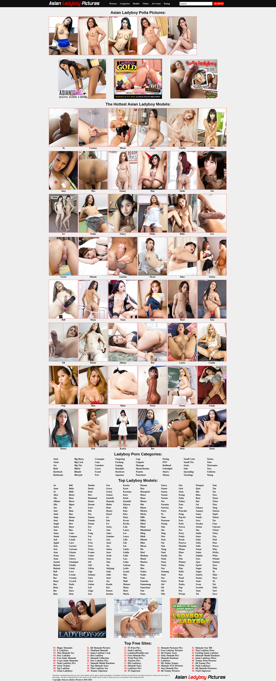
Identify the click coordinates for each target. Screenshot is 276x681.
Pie (180, 555)
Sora (198, 559)
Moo (142, 565)
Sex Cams (156, 3)
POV (165, 462)
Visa (214, 536)
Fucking (119, 462)
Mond (143, 559)
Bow (71, 523)
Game (91, 555)
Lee (124, 533)
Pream (182, 594)
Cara (71, 543)
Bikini (77, 468)
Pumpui (200, 485)
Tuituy (215, 517)
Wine (215, 555)
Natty (163, 511)
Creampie (99, 459)
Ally (55, 504)
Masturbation (142, 468)
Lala (125, 527)
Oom (181, 492)
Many (126, 587)
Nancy (164, 485)
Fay (90, 539)
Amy (55, 520)
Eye (90, 527)
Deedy (91, 488)
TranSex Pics (134, 660)
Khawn (126, 504)
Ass (55, 465)
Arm (55, 552)
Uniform (211, 472)
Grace (109, 488)
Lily (125, 543)
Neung (164, 523)
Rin (197, 492)
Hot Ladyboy (96, 655)
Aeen (55, 488)
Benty (72, 495)
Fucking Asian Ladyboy (206, 653)
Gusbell (110, 498)
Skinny (166, 475)
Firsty (91, 549)
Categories (125, 3)
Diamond (92, 498)
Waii (214, 539)
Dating (167, 3)
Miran (143, 546)
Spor (198, 562)
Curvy (98, 468)
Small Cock (189, 459)
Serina (199, 527)
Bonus (72, 517)
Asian (56, 462)
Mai (125, 578)
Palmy (182, 501)
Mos (142, 568)
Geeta (91, 559)
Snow (198, 536)
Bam (55, 575)
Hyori (109, 514)
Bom (71, 511)
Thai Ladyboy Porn (204, 650)
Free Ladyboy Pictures (172, 650)
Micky (143, 514)
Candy (72, 539)
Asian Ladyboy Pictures (72, 679)
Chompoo (73, 562)
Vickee (215, 530)
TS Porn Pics (134, 648)
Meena (143, 501)
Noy (163, 568)
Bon (71, 514)
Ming (142, 533)
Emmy (91, 523)
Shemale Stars (134, 666)
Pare (181, 520)
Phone (182, 549)
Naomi (164, 495)
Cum (97, 462)
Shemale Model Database (102, 663)
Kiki (125, 508)
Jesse (108, 552)
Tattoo (210, 459)
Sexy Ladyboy (63, 655)
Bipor (71, 504)
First (90, 546)
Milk (142, 517)
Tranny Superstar (98, 671)
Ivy (107, 523)
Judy (108, 571)
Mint (142, 543)
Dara (71, 591)
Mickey (143, 511)
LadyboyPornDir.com (138, 653)
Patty (181, 533)
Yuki (214, 587)
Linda (126, 549)
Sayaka (199, 523)
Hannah (110, 501)
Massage (140, 465)
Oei (162, 584)
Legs (138, 459)
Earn (90, 508)
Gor (90, 594)
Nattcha (165, 508)
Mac (125, 575)
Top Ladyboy (63, 668)
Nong (163, 549)
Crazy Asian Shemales (67, 660)
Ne (162, 514)
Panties (139, 472)
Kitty (125, 517)
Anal (55, 459)
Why (214, 549)
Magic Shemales (64, 648)
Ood (181, 488)
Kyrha (126, 523)
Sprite (199, 565)
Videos (146, 3)
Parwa (182, 527)
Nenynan (165, 520)
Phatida (182, 546)
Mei (142, 504)
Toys (209, 468)
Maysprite (145, 492)
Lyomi (126, 571)
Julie (108, 575)
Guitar (109, 495)
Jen (108, 546)
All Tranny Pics (202, 663)
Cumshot (99, 465)
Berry (71, 501)
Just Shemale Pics (169, 668)
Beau (55, 587)
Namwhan (145, 587)
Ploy (181, 568)
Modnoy (144, 555)
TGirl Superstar (203, 671)
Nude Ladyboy (135, 650)
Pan (181, 508)
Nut (163, 578)
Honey (109, 511)
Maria (126, 594)
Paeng (182, 495)
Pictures (113, 3)
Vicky (215, 533)
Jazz (108, 539)
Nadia (143, 575)
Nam (142, 578)
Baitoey (57, 568)
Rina (198, 495)
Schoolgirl (167, 468)
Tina (214, 504)
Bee (55, 591)
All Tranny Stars (169, 653)
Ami (55, 511)
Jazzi (108, 543)
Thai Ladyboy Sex (99, 668)
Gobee (91, 584)
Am (55, 508)
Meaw (143, 495)
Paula (181, 536)
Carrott (72, 546)
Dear (71, 594)
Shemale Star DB (203, 648)
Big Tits (78, 465)
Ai (54, 492)
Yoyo (214, 578)
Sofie (198, 546)
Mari (125, 591)
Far (90, 536)
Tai (197, 594)
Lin (124, 546)
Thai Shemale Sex (65, 653)
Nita (163, 536)
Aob (55, 539)
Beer (55, 594)
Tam (214, 485)
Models (136, 3)
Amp (55, 517)
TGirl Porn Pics (135, 658)
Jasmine (110, 536)
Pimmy (182, 562)
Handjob (119, 468)
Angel (56, 523)
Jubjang (110, 568)
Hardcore (119, 472)
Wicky (215, 552)
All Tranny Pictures (170, 671)
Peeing (166, 459)
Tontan (215, 511)
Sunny (199, 578)
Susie (198, 581)
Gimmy (91, 575)
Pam (181, 504)
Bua (71, 530)
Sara (198, 520)
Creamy (73, 578)
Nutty (164, 581)
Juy (108, 581)
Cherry (72, 559)
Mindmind (145, 530)
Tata (214, 495)
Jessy (108, 559)
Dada (71, 584)
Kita (125, 514)
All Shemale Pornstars (206, 668)
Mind (143, 527)
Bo (70, 508)
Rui (197, 501)
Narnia (164, 498)
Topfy (215, 514)
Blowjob (78, 475)
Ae (54, 485)
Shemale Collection (99, 658)
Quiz (198, 488)
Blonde (77, 472)
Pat (180, 530)
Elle (90, 511)
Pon (181, 575)
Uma (214, 523)
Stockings (188, 475)
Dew (90, 495)
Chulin (72, 565)
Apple (56, 543)
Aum (55, 559)
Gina (90, 578)
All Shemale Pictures (100, 648)
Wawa (215, 546)
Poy (180, 591)
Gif (89, 562)
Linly (125, 555)
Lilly (125, 539)
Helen (109, 504)
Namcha (144, 581)
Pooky (182, 584)
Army (56, 555)
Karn (125, 488)
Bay (55, 584)
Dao (71, 587)
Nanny (164, 492)
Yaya (214, 565)
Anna (56, 533)
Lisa (125, 559)
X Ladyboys (62, 650)
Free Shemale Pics (136, 655)
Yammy (216, 562)
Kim (125, 511)
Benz (71, 498)
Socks (186, 465)
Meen (143, 498)
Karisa (126, 485)
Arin (55, 546)
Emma (91, 517)
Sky (197, 530)
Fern (90, 543)
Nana (142, 594)
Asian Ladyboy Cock (100, 653)
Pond (181, 578)
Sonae (199, 549)
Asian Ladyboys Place (205, 658)
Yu (213, 581)
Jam (108, 530)
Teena (215, 498)
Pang (181, 514)
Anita (56, 527)
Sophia (199, 555)
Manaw (126, 584)
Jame (108, 533)
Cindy (72, 568)
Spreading (189, 472)
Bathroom (58, 475)
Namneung (145, 584)
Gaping (119, 465)
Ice (107, 517)
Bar (55, 578)
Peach (181, 539)
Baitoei (56, 565)
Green (109, 492)
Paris (181, 523)
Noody (164, 555)
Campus (73, 536)
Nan (142, 591)
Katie (125, 498)
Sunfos (199, 575)
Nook (163, 559)
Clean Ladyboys (64, 671)
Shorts (166, 472)
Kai (108, 587)
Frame (91, 552)
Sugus (199, 571)
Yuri (214, 591)
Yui (214, 584)
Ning (163, 533)
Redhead (167, 465)
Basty (56, 581)
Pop (181, 587)
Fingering (120, 459)
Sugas (198, 568)
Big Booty (79, 459)
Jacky (109, 527)
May (142, 488)
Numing (165, 571)
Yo (213, 571)
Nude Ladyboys (202, 666)
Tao (214, 492)
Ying (214, 568)
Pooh (181, 581)
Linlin (126, 552)
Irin (108, 520)
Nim (163, 527)
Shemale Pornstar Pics (172, 648)
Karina (109, 594)
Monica (143, 562)
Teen (209, 462)
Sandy (199, 517)
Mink (143, 536)
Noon (163, 562)
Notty (163, 565)
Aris (55, 549)
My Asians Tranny (169, 663)
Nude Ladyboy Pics (66, 663)
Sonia (198, 552)
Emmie (91, 520)
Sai (197, 504)
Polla (181, 571)
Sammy (199, 511)
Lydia (126, 568)
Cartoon (73, 549)
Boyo (71, 527)
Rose (198, 498)
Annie (56, 536)
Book (71, 520)
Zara (214, 594)
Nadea (143, 571)
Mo (141, 549)
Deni (90, 492)
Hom (108, 508)
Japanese (119, 475)
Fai (89, 530)
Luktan (126, 565)
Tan (214, 488)
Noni (163, 552)
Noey (163, 539)
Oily (163, 594)
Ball (55, 571)
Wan (214, 543)
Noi (162, 543)
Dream (91, 504)
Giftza (91, 568)
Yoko (214, 575)
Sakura (199, 508)
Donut (91, 501)
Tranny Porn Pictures (205, 660)
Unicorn (216, 527)
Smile (198, 533)
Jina (108, 562)
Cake (71, 533)
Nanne (164, 488)
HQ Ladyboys (134, 663)
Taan (198, 591)
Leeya (126, 536)
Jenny (109, 549)
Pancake (183, 511)
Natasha (165, 504)
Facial (98, 472)
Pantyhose (141, 475)
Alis (55, 498)
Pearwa (182, 543)
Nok (163, 546)
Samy (198, 514)
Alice (55, 495)
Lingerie (140, 462)
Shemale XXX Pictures (172, 666)
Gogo (90, 591)
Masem (143, 485)
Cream (72, 575)
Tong (214, 508)
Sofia (198, 543)
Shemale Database (169, 658)
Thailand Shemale (99, 650)
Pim (181, 559)
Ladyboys (165, 660)
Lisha (125, 562)
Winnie (215, 559)
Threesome (212, 465)
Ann (55, 530)
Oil (162, 591)
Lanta (126, 530)
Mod (142, 552)
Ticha (215, 501)
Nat (163, 501)
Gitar (90, 581)
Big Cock (78, 462)
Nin (163, 530)
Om (180, 485)
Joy (108, 565)
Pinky (181, 565)
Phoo (181, 552)
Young (210, 475)
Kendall (127, 501)
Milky (143, 520)
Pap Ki (182, 517)
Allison (56, 501)
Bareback (57, 472)
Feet (97, 475)
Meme (143, 508)
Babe (55, 468)
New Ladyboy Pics (99, 660)
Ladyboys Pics (134, 668)
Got (108, 485)
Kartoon (127, 492)
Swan (198, 584)
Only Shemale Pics (170, 655)
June (108, 578)
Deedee (91, 485)
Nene (163, 517)
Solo (186, 468)
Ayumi (56, 562)
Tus (214, 520)
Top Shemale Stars (99, 666)
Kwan (126, 520)
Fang (90, 533)
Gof (90, 587)
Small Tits (189, 462)
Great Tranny (63, 666)
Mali (125, 581)
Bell (71, 485)
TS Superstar (134, 671)
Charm (72, 552)
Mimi (143, 523)
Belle (71, 492)
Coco (71, 571)
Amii (55, 514)
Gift (90, 565)
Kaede (109, 584)
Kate (125, 495)
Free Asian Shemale (66, 658)
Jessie (108, 555)
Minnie (143, 539)
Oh (162, 587)
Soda (198, 539)
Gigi (90, 571)
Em (89, 514)
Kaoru (109, 591)
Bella (71, 488)
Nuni (163, 575)
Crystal (72, 581)
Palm (181, 498)
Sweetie (199, 587)
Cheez (72, 555)
